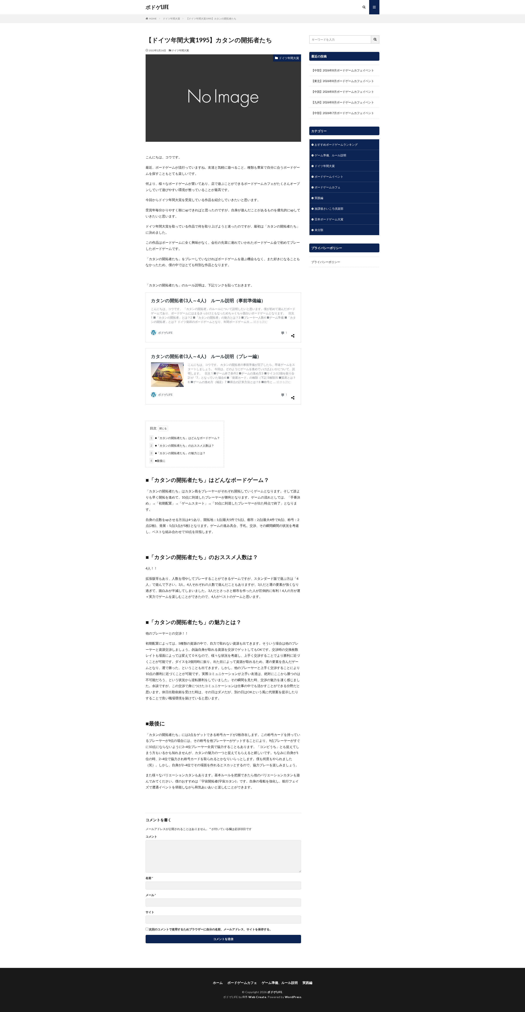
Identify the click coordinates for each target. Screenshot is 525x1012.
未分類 (319, 230)
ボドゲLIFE (157, 7)
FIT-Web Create (254, 997)
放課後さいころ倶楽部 (329, 208)
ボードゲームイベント (329, 176)
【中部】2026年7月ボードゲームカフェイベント (342, 113)
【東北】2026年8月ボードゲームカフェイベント (342, 81)
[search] (375, 39)
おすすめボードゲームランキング (336, 144)
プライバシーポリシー (325, 262)
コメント (151, 836)
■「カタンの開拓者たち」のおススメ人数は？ (182, 445)
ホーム (218, 983)
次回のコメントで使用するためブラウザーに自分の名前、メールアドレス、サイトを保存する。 (210, 929)
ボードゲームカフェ (327, 187)
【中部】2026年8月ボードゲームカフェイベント (342, 70)
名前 (149, 878)
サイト (150, 912)
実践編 (319, 198)
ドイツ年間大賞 (171, 18)
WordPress (293, 997)
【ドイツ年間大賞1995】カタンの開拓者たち (211, 18)
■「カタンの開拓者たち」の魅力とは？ (178, 453)
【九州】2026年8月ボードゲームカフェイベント (342, 102)
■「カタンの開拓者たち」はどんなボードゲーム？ (185, 438)
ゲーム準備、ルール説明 (330, 155)
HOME (153, 18)
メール (151, 895)
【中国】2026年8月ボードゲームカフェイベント (342, 91)
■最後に (158, 460)
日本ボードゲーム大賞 (329, 219)
